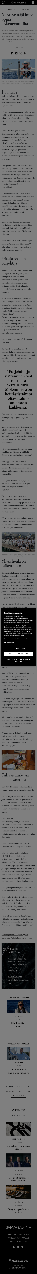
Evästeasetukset (18, 648)
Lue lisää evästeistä (9, 642)
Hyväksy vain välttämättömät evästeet (18, 660)
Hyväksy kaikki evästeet (18, 653)
